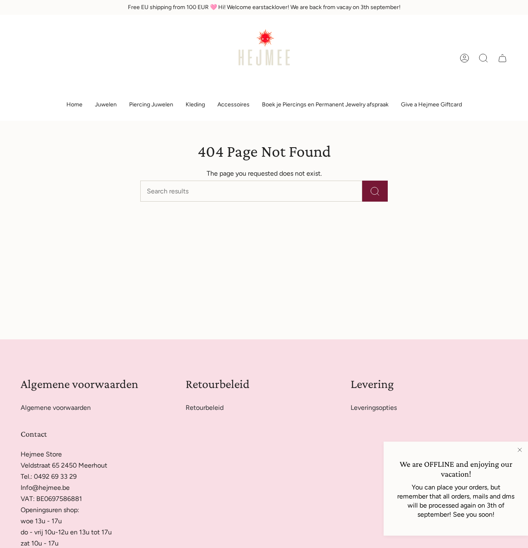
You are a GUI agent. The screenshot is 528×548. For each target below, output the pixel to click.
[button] (106, 105)
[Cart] (502, 58)
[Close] (520, 450)
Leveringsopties (374, 408)
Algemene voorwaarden (56, 408)
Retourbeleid (205, 408)
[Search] (375, 191)
